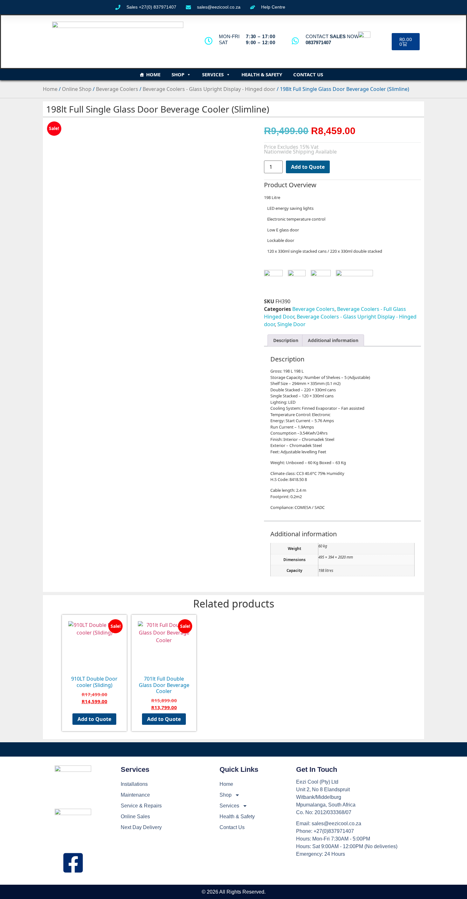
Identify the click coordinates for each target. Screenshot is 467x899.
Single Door (291, 324)
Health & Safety (261, 74)
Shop (178, 74)
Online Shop (76, 89)
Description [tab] (285, 340)
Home (153, 74)
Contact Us (308, 74)
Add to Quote (308, 166)
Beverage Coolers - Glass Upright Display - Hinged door (209, 89)
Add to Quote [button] (94, 719)
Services (213, 74)
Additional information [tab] (333, 340)
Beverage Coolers (117, 89)
